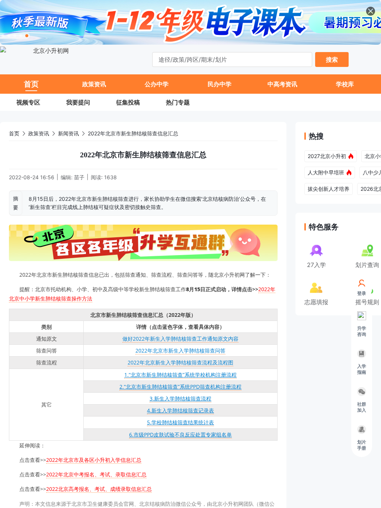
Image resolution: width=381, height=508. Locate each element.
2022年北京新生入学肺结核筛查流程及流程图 (180, 362)
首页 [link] (14, 133)
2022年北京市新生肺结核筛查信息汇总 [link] (133, 133)
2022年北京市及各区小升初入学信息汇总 (93, 459)
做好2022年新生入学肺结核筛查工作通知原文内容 (180, 338)
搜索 (332, 59)
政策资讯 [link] (38, 133)
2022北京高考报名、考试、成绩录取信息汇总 (99, 488)
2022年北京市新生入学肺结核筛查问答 (180, 350)
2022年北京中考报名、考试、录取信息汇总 (96, 474)
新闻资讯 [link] (68, 133)
